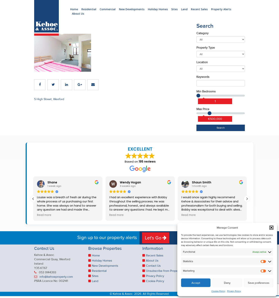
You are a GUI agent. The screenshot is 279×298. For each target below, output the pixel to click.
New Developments (131, 9)
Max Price (202, 109)
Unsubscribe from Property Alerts (168, 271)
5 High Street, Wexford (49, 99)
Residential (88, 9)
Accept (196, 283)
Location (202, 62)
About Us (78, 13)
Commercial (108, 9)
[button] (271, 228)
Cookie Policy (218, 291)
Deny (227, 283)
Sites (174, 9)
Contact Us (153, 266)
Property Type (205, 48)
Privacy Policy (234, 291)
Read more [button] (44, 215)
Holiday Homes (158, 9)
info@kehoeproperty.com (56, 277)
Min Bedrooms (206, 91)
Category (202, 33)
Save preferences (258, 283)
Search (221, 127)
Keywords (202, 77)
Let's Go (153, 238)
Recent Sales (199, 9)
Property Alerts (221, 9)
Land (184, 9)
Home (74, 9)
